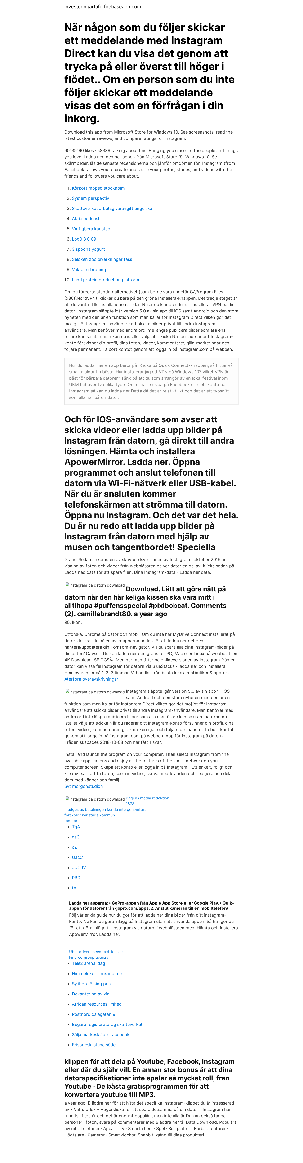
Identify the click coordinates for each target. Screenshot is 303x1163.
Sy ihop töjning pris (91, 983)
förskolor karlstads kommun (89, 815)
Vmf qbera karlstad (91, 228)
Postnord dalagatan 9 (93, 1014)
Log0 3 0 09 (84, 238)
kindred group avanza (88, 957)
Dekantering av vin (91, 993)
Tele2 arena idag (88, 963)
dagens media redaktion (147, 798)
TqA (76, 826)
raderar (70, 820)
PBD (76, 877)
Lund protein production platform (105, 279)
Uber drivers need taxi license (96, 951)
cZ (74, 847)
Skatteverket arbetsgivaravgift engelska (112, 208)
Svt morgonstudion (83, 786)
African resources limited (97, 1004)
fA (74, 887)
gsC (76, 836)
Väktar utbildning (89, 269)
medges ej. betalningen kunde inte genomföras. (106, 809)
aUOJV (79, 867)
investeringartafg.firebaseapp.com (102, 6)
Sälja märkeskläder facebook (100, 1034)
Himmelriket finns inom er (97, 973)
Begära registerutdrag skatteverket (107, 1024)
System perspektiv (90, 198)
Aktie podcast (86, 218)
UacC (77, 857)
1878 (130, 803)
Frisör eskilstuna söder (94, 1044)
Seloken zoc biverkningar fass (102, 259)
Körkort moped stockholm (98, 188)
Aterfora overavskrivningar (91, 679)
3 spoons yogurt (88, 249)
